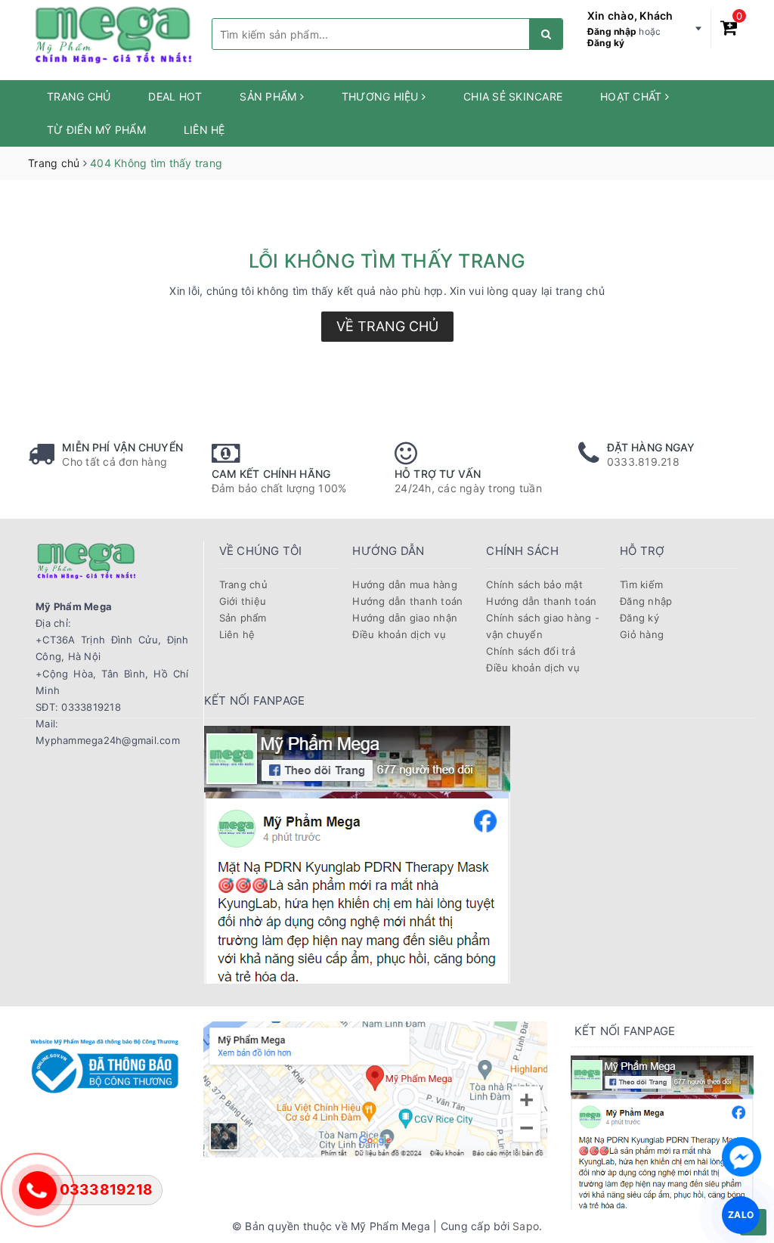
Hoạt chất (632, 96)
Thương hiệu (382, 96)
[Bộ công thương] (104, 1064)
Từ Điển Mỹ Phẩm (96, 129)
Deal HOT (175, 96)
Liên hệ (204, 129)
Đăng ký (606, 42)
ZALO (741, 1214)
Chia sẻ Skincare (512, 96)
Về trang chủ (387, 326)
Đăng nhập (611, 31)
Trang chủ (78, 96)
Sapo (525, 1226)
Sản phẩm (269, 96)
